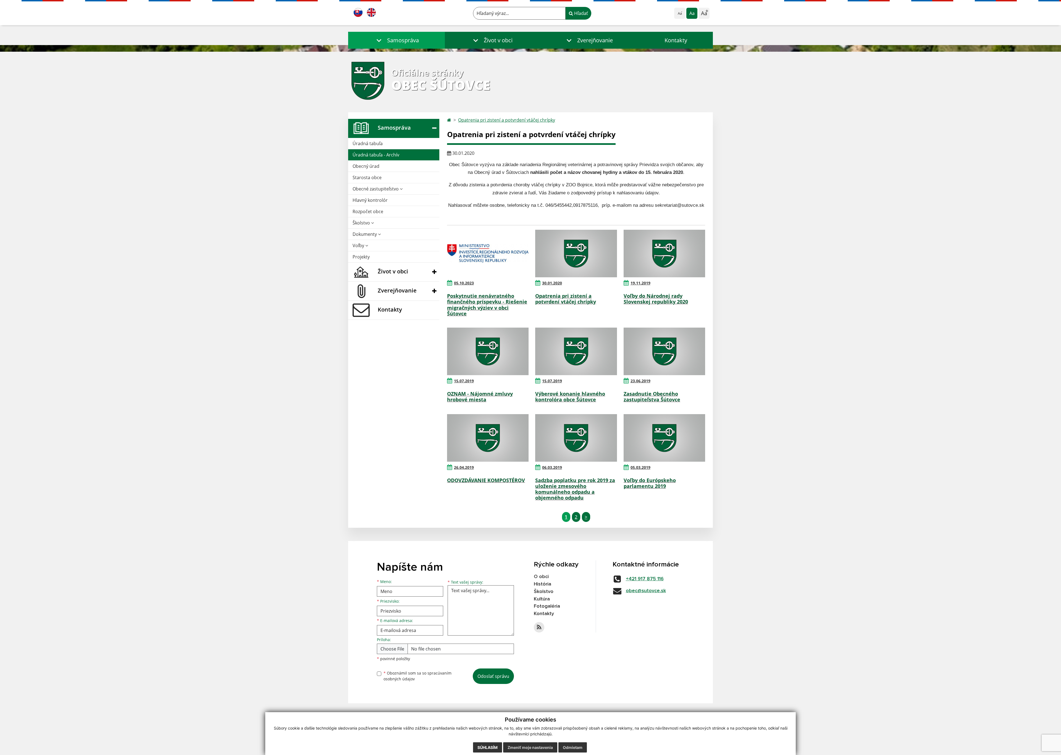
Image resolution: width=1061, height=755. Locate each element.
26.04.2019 (464, 467)
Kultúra (542, 599)
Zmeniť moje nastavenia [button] (530, 747)
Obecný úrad (366, 166)
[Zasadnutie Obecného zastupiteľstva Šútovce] (664, 351)
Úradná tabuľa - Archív (376, 155)
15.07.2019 (464, 380)
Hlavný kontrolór (370, 200)
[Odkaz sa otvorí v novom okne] (539, 627)
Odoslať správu (493, 676)
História (542, 584)
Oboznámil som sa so (417, 675)
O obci (541, 576)
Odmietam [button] (572, 747)
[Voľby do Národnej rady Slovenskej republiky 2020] (664, 253)
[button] (396, 40)
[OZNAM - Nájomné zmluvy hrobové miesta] (488, 351)
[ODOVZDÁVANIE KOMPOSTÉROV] (488, 438)
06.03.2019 (552, 467)
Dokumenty (365, 234)
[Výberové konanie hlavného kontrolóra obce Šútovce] (576, 351)
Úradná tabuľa (368, 143)
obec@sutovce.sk (646, 590)
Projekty (361, 257)
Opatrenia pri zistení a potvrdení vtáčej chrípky (506, 120)
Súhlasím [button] (487, 747)
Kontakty (676, 40)
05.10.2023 (464, 283)
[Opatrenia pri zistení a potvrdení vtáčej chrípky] (576, 253)
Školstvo (362, 223)
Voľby (359, 245)
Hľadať (580, 13)
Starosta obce (367, 177)
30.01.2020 (552, 283)
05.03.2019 (640, 467)
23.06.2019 (640, 380)
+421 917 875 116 (645, 578)
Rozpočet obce (368, 211)
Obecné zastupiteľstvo (376, 189)
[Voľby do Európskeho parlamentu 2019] (664, 438)
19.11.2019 (640, 283)
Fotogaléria (547, 606)
